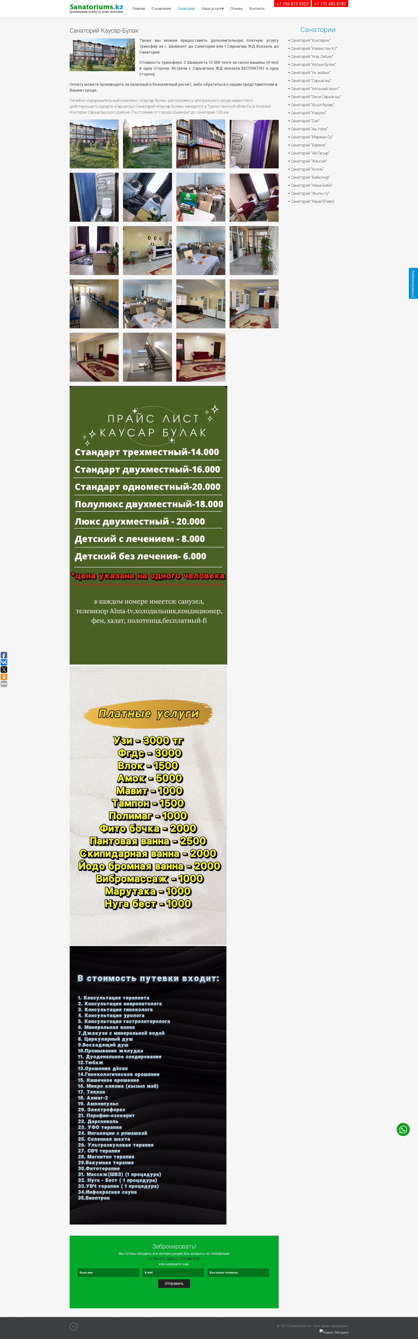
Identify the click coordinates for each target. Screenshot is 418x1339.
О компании (161, 9)
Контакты (256, 9)
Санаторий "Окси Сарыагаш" (316, 96)
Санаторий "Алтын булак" (313, 64)
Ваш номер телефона (224, 1272)
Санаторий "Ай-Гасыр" (310, 153)
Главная (139, 9)
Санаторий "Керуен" (308, 113)
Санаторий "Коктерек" (310, 40)
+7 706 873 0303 (292, 4)
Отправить (174, 1283)
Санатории (186, 9)
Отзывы (236, 9)
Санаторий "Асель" (307, 169)
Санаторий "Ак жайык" (310, 72)
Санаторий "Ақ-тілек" (309, 129)
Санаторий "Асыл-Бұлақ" (312, 104)
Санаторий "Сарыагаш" (311, 80)
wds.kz (353, 1326)
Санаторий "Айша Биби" (311, 185)
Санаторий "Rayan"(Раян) (312, 201)
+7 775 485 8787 (330, 4)
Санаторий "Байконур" (310, 177)
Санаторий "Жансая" (309, 161)
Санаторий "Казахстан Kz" (314, 48)
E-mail (149, 1272)
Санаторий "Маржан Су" (312, 137)
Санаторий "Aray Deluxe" (312, 56)
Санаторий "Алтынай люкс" (315, 88)
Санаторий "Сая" (305, 121)
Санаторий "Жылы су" (310, 193)
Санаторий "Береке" (308, 145)
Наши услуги (211, 9)
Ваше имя (86, 1272)
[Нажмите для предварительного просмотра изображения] (102, 69)
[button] (94, 143)
